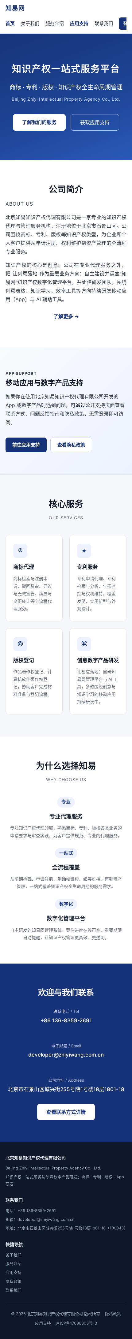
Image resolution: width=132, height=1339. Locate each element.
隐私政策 (13, 1281)
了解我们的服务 (39, 122)
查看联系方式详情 (66, 1112)
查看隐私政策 (71, 445)
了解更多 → (66, 316)
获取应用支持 (95, 122)
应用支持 (79, 23)
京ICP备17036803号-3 (76, 1323)
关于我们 (30, 23)
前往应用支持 (26, 445)
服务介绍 (54, 23)
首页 (10, 23)
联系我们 (104, 23)
